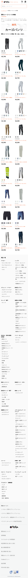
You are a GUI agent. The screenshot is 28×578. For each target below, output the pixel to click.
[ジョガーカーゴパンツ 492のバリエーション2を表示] (4, 202)
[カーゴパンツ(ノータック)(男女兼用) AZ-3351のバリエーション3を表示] (20, 51)
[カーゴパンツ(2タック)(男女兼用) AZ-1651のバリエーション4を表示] (8, 159)
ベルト (3, 493)
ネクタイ (4, 491)
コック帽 (4, 403)
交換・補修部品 (5, 498)
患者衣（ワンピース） (20, 430)
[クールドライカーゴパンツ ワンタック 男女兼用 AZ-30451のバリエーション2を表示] (18, 94)
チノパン (17, 339)
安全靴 (3, 360)
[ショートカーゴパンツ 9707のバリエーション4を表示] (8, 223)
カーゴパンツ (5, 351)
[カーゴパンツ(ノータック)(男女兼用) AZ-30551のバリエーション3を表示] (20, 116)
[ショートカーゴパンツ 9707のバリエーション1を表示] (2, 223)
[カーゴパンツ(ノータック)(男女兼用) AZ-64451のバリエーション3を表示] (20, 73)
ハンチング (4, 392)
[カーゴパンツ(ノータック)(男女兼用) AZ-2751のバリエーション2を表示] (4, 180)
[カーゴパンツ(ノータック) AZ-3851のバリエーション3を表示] (20, 180)
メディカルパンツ (19, 424)
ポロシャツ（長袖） (19, 265)
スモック (17, 323)
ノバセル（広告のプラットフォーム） (11, 509)
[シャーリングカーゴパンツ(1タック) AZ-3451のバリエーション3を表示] (6, 73)
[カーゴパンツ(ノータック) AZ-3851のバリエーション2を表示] (18, 180)
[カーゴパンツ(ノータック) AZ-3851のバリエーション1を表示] (16, 180)
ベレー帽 (4, 397)
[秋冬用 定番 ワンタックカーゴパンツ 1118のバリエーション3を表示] (20, 245)
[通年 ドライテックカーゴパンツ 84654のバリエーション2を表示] (4, 245)
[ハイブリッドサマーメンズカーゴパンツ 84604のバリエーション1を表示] (2, 51)
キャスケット (5, 395)
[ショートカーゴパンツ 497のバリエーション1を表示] (16, 223)
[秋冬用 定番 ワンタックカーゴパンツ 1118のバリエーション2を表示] (18, 245)
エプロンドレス (18, 294)
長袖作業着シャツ (6, 371)
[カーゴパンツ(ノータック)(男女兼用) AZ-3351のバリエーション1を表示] (16, 51)
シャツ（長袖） (18, 271)
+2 (25, 115)
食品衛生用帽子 (5, 406)
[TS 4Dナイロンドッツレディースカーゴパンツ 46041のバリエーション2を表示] (4, 137)
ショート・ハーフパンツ (20, 342)
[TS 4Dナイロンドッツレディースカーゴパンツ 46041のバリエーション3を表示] (6, 137)
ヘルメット (4, 365)
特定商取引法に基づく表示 (8, 543)
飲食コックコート (5, 382)
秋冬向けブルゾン (6, 343)
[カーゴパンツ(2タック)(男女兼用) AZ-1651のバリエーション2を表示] (4, 159)
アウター (3, 260)
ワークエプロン (5, 358)
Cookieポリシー (5, 559)
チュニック (17, 418)
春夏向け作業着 (18, 300)
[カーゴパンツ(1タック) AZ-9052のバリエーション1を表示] (16, 202)
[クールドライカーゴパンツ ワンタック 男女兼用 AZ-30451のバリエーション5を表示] (24, 94)
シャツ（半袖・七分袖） (20, 273)
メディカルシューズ (19, 446)
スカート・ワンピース (6, 472)
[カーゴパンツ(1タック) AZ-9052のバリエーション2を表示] (18, 202)
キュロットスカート (6, 478)
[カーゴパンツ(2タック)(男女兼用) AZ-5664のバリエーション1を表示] (2, 94)
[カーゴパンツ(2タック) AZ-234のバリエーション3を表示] (20, 159)
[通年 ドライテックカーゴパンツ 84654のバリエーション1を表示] (2, 245)
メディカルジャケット (20, 416)
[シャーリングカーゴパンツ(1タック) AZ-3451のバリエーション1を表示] (2, 73)
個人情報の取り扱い (6, 551)
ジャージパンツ (5, 465)
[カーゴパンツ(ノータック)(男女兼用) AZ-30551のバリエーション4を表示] (22, 116)
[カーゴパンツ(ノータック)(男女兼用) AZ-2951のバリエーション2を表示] (4, 116)
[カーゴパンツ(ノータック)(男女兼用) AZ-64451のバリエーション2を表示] (18, 73)
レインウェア (5, 341)
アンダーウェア (5, 356)
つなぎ (16, 321)
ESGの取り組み (5, 567)
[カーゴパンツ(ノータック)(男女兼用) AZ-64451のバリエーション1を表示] (16, 73)
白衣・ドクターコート (20, 413)
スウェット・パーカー (6, 287)
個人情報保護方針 (5, 547)
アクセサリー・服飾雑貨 (6, 482)
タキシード (4, 267)
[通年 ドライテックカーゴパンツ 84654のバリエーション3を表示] (6, 245)
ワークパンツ (5, 354)
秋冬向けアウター (6, 367)
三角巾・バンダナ (6, 399)
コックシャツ (5, 384)
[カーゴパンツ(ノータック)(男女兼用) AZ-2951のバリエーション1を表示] (2, 116)
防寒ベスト (4, 378)
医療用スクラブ (4, 410)
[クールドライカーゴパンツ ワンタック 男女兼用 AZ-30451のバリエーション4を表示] (22, 94)
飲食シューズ (18, 390)
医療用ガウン (18, 432)
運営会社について (5, 531)
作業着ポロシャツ (19, 283)
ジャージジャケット (6, 462)
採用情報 (3, 535)
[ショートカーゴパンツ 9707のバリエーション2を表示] (4, 223)
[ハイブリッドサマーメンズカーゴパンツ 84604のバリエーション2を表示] (4, 51)
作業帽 (3, 376)
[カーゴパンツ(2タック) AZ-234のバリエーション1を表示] (16, 159)
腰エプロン (17, 292)
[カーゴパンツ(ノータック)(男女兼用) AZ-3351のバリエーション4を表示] (22, 51)
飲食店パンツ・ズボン (20, 382)
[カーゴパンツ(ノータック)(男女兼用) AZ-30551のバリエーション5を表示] (24, 116)
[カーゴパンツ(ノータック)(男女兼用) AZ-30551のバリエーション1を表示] (16, 116)
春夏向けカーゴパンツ (20, 325)
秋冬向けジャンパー (6, 345)
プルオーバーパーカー (7, 289)
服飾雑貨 (4, 495)
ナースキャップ (18, 452)
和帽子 (3, 401)
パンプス (17, 474)
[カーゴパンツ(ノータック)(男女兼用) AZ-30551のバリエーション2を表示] (18, 116)
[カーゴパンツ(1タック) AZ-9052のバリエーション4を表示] (22, 202)
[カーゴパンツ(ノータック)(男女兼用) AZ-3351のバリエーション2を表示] (18, 51)
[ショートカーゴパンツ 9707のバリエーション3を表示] (6, 223)
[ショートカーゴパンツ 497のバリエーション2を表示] (18, 223)
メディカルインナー (19, 456)
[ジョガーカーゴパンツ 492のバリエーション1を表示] (2, 202)
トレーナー (4, 294)
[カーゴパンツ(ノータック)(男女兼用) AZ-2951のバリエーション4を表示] (8, 116)
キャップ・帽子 (4, 300)
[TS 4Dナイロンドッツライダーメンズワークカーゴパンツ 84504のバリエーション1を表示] (16, 137)
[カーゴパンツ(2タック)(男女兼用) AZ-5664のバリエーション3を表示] (6, 94)
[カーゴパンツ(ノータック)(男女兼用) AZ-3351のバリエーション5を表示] (24, 51)
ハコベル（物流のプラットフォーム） (11, 513)
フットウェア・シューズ (20, 472)
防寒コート (4, 339)
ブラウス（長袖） (19, 275)
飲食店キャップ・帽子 (6, 390)
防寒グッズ (4, 487)
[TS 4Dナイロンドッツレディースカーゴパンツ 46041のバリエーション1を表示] (2, 137)
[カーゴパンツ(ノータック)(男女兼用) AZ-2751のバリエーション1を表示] (2, 180)
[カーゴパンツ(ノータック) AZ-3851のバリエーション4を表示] (22, 180)
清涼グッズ (4, 489)
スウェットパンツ (6, 296)
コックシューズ (18, 392)
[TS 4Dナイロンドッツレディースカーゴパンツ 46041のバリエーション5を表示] (10, 137)
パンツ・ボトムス (19, 335)
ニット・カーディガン (20, 281)
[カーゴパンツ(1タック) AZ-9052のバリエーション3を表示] (20, 202)
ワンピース (4, 476)
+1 (25, 51)
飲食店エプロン (18, 287)
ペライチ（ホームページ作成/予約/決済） (11, 521)
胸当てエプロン (18, 289)
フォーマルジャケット (7, 265)
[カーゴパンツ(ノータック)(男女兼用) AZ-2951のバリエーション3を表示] (6, 116)
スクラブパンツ (5, 414)
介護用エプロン (18, 441)
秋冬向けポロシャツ (6, 369)
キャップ (4, 302)
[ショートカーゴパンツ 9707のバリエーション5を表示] (10, 223)
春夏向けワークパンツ (20, 331)
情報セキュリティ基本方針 (8, 555)
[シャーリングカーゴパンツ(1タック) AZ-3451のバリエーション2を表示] (4, 73)
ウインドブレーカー (6, 262)
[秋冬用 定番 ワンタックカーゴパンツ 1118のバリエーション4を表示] (22, 245)
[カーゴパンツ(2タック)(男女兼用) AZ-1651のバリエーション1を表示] (2, 159)
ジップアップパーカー (7, 292)
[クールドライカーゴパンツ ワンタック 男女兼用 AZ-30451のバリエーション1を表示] (16, 94)
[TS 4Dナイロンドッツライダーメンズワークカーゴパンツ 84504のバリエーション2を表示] (18, 137)
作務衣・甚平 (18, 460)
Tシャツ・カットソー (20, 262)
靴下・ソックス (18, 476)
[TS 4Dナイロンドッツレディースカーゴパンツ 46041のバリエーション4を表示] (8, 137)
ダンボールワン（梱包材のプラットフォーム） (13, 517)
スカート (4, 474)
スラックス (17, 337)
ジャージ (3, 460)
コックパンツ (18, 384)
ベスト (3, 269)
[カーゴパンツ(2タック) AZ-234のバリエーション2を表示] (18, 159)
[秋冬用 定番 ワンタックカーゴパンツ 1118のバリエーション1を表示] (16, 245)
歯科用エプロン (18, 444)
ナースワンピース (19, 454)
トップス (17, 260)
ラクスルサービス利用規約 (8, 539)
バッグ (3, 484)
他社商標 (3, 563)
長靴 (3, 362)
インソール (4, 373)
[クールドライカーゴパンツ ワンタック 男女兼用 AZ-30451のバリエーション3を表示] (20, 94)
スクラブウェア (5, 412)
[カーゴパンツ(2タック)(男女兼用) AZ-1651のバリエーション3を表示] (6, 159)
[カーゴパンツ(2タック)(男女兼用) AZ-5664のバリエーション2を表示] (4, 94)
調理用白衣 (4, 386)
